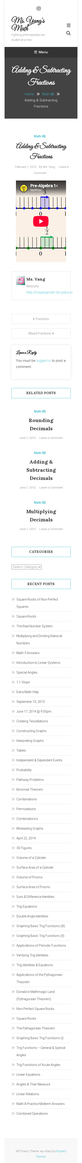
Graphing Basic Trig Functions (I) (40, 1038)
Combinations (26, 799)
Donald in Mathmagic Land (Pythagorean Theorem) (35, 995)
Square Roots (26, 616)
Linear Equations (28, 1074)
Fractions (42, 319)
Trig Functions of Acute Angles (38, 1065)
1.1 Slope (23, 682)
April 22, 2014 (26, 838)
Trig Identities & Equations (34, 965)
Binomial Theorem (29, 789)
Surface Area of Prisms (33, 887)
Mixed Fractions (39, 333)
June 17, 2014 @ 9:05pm (33, 711)
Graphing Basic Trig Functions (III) (40, 926)
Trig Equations (26, 906)
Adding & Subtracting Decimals (41, 470)
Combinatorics (27, 819)
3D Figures (24, 848)
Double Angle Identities (32, 916)
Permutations (26, 809)
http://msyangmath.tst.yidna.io (49, 292)
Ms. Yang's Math (27, 25)
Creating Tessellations (32, 721)
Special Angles (26, 672)
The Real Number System (34, 626)
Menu (43, 52)
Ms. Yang (49, 167)
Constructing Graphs (31, 731)
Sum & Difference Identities (35, 897)
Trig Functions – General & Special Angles (40, 1051)
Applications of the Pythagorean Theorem (39, 978)
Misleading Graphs (29, 828)
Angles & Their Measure (33, 1084)
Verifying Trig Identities (32, 955)
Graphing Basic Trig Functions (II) (40, 936)
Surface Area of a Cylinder (35, 867)
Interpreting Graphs (30, 741)
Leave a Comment (51, 438)
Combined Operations (32, 1113)
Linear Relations (27, 1094)
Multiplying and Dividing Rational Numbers (39, 639)
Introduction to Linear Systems (38, 663)
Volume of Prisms (29, 877)
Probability (24, 770)
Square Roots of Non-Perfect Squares (37, 603)
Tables (21, 750)
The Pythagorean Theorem (35, 1028)
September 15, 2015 (30, 702)
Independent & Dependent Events (39, 760)
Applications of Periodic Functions (41, 945)
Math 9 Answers (28, 653)
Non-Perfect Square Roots (35, 1009)
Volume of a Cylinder (31, 858)
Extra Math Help (27, 692)
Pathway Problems (30, 780)
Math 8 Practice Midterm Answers (40, 1104)
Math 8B (40, 136)
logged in (43, 361)
